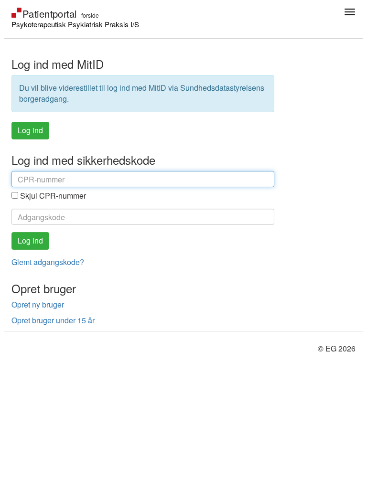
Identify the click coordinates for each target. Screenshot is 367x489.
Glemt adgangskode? (47, 261)
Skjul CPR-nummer (53, 195)
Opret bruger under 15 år (53, 320)
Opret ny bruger (37, 304)
